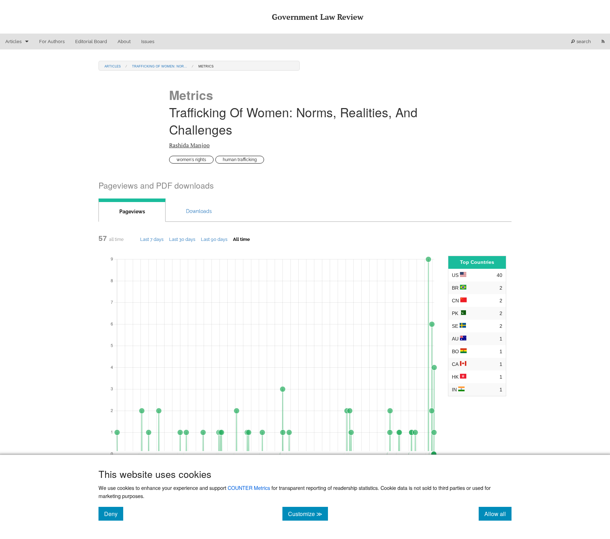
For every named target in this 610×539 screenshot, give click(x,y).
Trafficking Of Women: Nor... (159, 66)
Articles (13, 41)
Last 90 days (214, 239)
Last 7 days (151, 239)
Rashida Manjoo (189, 145)
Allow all (498, 513)
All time (241, 239)
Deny (113, 513)
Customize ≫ (308, 513)
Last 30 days (182, 239)
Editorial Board (91, 41)
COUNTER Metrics (249, 487)
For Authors (52, 41)
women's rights (191, 159)
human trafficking (240, 159)
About (124, 41)
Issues (147, 41)
